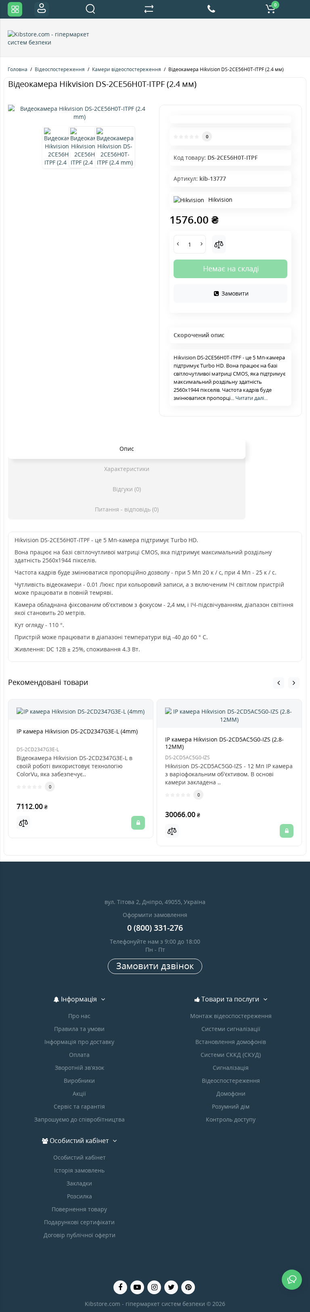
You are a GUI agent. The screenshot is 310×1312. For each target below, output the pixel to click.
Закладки (79, 1183)
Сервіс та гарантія (79, 1106)
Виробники (79, 1080)
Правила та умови (79, 1029)
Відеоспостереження (231, 1080)
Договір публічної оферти (79, 1235)
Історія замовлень (79, 1170)
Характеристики (126, 469)
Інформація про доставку (79, 1042)
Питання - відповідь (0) (127, 509)
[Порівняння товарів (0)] (148, 9)
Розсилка (79, 1196)
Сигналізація (231, 1067)
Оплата (79, 1054)
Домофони (230, 1093)
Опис (126, 448)
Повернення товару (79, 1209)
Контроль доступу (231, 1119)
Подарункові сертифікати (79, 1222)
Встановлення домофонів (230, 1042)
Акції (79, 1093)
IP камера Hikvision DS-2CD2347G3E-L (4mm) (77, 731)
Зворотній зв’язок (79, 1067)
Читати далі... (251, 397)
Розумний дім (230, 1106)
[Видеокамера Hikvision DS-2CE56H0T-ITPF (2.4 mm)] (79, 113)
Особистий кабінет (79, 1157)
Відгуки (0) (127, 489)
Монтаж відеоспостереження (231, 1016)
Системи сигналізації (230, 1029)
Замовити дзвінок (155, 965)
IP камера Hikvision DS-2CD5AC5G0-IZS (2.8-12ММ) (224, 742)
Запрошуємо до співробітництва (79, 1119)
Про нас (79, 1016)
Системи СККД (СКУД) (231, 1054)
